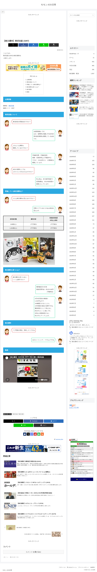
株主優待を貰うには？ (33, 87)
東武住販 (11, 105)
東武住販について (32, 82)
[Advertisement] (33, 26)
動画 (28, 92)
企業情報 (29, 79)
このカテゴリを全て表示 (81, 474)
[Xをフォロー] (28, 434)
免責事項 (92, 567)
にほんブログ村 (74, 407)
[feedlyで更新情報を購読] (38, 434)
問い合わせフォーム (72, 567)
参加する (91, 476)
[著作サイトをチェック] (24, 434)
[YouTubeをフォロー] (35, 434)
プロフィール (62, 567)
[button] (54, 45)
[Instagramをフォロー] (31, 434)
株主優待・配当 (8, 414)
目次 (31, 76)
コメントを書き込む (33, 552)
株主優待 (29, 89)
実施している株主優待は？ (34, 84)
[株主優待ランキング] (73, 440)
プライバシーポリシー (83, 567)
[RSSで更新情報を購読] (42, 434)
